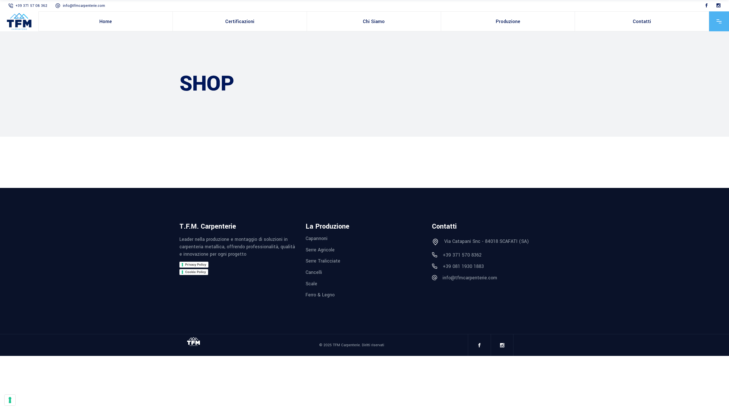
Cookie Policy (195, 272)
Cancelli (314, 272)
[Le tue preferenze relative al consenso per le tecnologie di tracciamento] (10, 400)
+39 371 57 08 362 (31, 5)
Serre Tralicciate (323, 261)
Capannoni (316, 238)
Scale (311, 283)
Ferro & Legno (320, 295)
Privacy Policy (195, 264)
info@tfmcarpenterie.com (84, 5)
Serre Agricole (320, 249)
